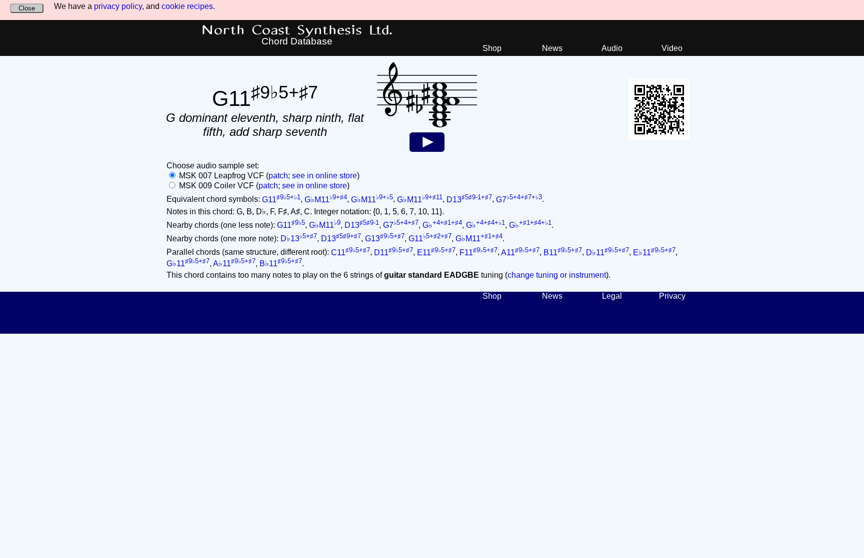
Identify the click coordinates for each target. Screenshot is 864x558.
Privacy (672, 296)
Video (672, 48)
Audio (612, 48)
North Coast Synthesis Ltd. (297, 30)
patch (278, 175)
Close (26, 8)
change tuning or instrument (557, 275)
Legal (612, 296)
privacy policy (118, 6)
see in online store (324, 175)
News (552, 48)
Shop (492, 48)
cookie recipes (187, 6)
